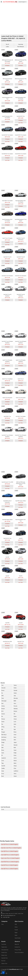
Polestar (3, 719)
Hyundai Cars (4, 958)
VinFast (3, 706)
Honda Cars (4, 952)
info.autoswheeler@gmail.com (9, 915)
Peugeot (3, 732)
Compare (7, 65)
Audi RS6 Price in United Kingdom (10, 861)
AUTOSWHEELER (10, 2)
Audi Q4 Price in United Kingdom (9, 844)
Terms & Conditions (19, 952)
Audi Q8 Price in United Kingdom (9, 851)
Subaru (15, 693)
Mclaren (15, 711)
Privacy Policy (18, 949)
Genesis (3, 713)
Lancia (15, 758)
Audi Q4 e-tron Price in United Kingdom (11, 847)
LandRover (16, 771)
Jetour (15, 773)
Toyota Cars (4, 947)
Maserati (15, 745)
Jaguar (15, 742)
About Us (17, 944)
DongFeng (3, 739)
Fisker (15, 755)
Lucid (15, 721)
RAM (15, 747)
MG (14, 713)
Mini (2, 729)
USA (16, 924)
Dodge (15, 752)
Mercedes (16, 698)
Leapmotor (3, 758)
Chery (15, 768)
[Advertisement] (14, 19)
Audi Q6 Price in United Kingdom (9, 868)
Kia (2, 693)
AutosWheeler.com (14, 969)
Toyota (15, 685)
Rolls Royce (3, 734)
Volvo (15, 703)
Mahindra (16, 708)
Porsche (15, 706)
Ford (2, 685)
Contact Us (17, 947)
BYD (2, 711)
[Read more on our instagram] (6, 973)
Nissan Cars (4, 955)
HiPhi (15, 739)
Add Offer (20, 122)
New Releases (20, 46)
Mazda (15, 760)
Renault (3, 708)
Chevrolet (3, 687)
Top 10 (7, 44)
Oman (16, 927)
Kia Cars (3, 960)
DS (2, 755)
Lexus (2, 760)
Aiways (15, 765)
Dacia (15, 737)
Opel (15, 729)
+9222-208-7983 (6, 917)
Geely (2, 771)
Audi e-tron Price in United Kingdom (10, 858)
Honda (15, 687)
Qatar (16, 935)
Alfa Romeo (3, 737)
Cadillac (3, 768)
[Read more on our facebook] (1, 973)
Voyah (15, 750)
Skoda (15, 716)
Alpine (15, 763)
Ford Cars (3, 944)
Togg (2, 763)
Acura (2, 773)
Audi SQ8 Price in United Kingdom (10, 854)
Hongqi (2, 742)
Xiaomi (2, 721)
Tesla (2, 698)
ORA (2, 747)
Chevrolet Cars (4, 949)
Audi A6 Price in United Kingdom (9, 865)
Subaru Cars (4, 963)
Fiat (2, 724)
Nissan (2, 690)
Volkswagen (3, 700)
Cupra (2, 752)
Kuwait (16, 929)
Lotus (2, 745)
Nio (2, 716)
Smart (15, 734)
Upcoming (20, 44)
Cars (2, 924)
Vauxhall (3, 765)
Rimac (2, 750)
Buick (2, 776)
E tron (2, 809)
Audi (2, 703)
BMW (15, 700)
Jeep (15, 695)
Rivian (15, 732)
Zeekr (15, 724)
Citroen (15, 719)
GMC (2, 695)
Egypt (16, 932)
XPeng (2, 726)
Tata (15, 726)
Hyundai (15, 690)
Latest (7, 46)
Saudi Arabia (17, 938)
